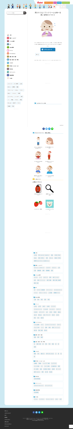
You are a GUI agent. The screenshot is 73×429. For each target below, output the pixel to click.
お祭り (44, 306)
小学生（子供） (58, 255)
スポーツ (59, 324)
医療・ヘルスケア (38, 265)
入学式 (50, 312)
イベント (37, 304)
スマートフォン (49, 289)
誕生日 (42, 317)
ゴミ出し (16, 90)
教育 (50, 277)
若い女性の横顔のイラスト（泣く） (50, 148)
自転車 (53, 369)
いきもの (37, 351)
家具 (38, 337)
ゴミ (42, 366)
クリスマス (53, 306)
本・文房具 (36, 369)
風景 (35, 346)
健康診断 (39, 270)
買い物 (35, 330)
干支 (38, 353)
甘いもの (9, 102)
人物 (35, 60)
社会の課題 (37, 297)
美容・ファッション (41, 280)
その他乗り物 (53, 366)
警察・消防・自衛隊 (57, 280)
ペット (42, 327)
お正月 (39, 306)
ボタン (56, 399)
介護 (35, 270)
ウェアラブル (53, 363)
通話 (17, 86)
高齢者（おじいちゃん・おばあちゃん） (41, 260)
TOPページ (6, 410)
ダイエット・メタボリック (39, 267)
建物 (42, 337)
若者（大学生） (39, 60)
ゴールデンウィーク (38, 309)
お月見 (35, 306)
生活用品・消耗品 (46, 369)
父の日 (57, 314)
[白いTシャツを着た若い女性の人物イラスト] (38, 141)
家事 (46, 327)
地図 (35, 337)
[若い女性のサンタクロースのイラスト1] (49, 155)
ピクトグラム (10, 96)
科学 (35, 280)
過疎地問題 (37, 390)
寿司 (22, 96)
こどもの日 (45, 309)
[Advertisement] (47, 73)
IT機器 (40, 363)
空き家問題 (36, 392)
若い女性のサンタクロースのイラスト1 (50, 162)
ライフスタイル (38, 322)
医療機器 (47, 270)
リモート (21, 90)
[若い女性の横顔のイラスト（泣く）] (49, 141)
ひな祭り (35, 312)
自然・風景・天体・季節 (40, 341)
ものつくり (45, 277)
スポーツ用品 (46, 366)
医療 (43, 270)
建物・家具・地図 (38, 334)
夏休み (59, 312)
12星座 (13, 86)
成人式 (35, 314)
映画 (49, 327)
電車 (42, 371)
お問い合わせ (7, 421)
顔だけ (9, 93)
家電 (59, 366)
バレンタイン (52, 309)
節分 (35, 317)
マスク (18, 102)
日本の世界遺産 (37, 378)
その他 (35, 255)
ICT (36, 287)
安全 (38, 299)
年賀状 (9, 106)
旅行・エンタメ (56, 277)
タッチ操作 (16, 83)
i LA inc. (36, 420)
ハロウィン (58, 309)
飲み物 (50, 371)
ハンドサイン (41, 399)
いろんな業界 (38, 275)
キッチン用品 (36, 366)
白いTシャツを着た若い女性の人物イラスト (38, 148)
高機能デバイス (57, 292)
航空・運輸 (49, 280)
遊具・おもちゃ (37, 371)
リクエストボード (65, 2)
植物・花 (42, 353)
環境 (48, 299)
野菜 (21, 99)
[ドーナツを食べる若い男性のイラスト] (49, 170)
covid (21, 83)
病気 (52, 270)
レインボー (17, 96)
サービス (35, 277)
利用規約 (59, 2)
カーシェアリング (48, 385)
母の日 (53, 314)
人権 (35, 299)
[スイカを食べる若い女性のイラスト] (38, 155)
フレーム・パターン (50, 399)
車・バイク (58, 369)
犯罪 (45, 299)
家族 (52, 255)
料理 (19, 93)
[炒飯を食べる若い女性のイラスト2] (38, 170)
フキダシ (16, 99)
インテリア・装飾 (46, 363)
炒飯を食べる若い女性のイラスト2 (38, 176)
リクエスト (14, 93)
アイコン (35, 399)
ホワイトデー (41, 312)
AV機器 (35, 363)
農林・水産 (36, 283)
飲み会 (45, 330)
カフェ (42, 324)
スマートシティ (38, 383)
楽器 (41, 369)
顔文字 (14, 102)
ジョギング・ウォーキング (50, 324)
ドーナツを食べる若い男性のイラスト (50, 176)
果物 (12, 99)
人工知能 (50, 292)
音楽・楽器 (40, 330)
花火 (38, 317)
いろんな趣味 (36, 324)
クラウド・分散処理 (41, 289)
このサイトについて (49, 2)
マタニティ (54, 267)
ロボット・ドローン (43, 292)
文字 (60, 399)
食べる (37, 54)
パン (8, 99)
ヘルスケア (48, 267)
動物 (35, 353)
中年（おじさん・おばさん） (43, 255)
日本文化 (37, 376)
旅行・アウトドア (46, 314)
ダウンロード (47, 49)
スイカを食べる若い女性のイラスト (38, 162)
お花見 (48, 306)
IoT (34, 289)
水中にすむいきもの (50, 353)
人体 (59, 267)
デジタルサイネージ (58, 289)
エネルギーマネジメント (38, 385)
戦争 (42, 299)
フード (40, 277)
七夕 (47, 312)
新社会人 (40, 314)
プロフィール (10, 90)
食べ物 (46, 371)
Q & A (55, 2)
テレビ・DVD (36, 327)
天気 (13, 106)
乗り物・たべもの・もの (40, 361)
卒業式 (55, 312)
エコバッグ (10, 83)
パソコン (35, 292)
